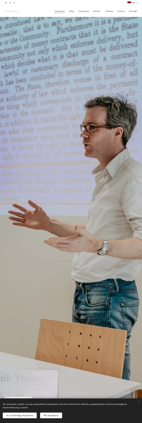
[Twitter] (10, 2)
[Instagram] (14, 2)
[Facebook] (6, 2)
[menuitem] (60, 11)
